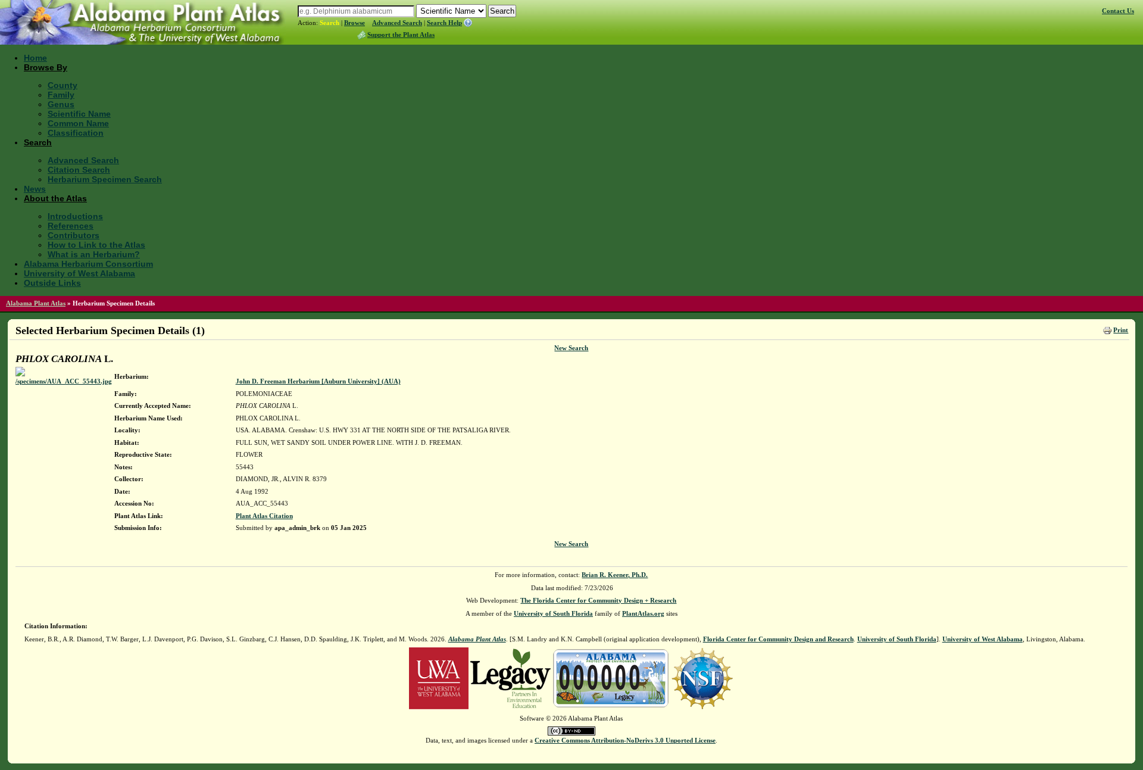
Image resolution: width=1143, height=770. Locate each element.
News (35, 189)
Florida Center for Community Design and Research (778, 639)
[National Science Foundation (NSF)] (702, 677)
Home (35, 58)
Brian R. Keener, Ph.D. (615, 574)
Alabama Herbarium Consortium (88, 264)
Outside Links (52, 283)
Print (1120, 329)
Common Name (78, 123)
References (70, 225)
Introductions (75, 216)
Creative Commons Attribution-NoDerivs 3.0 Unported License (625, 740)
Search (329, 22)
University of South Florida (553, 613)
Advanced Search (397, 22)
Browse (354, 22)
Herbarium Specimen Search (105, 179)
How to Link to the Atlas (96, 245)
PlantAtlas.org (643, 613)
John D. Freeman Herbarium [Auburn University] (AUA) (318, 381)
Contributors (73, 235)
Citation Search (79, 169)
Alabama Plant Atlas (35, 303)
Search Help (444, 22)
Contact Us (1118, 10)
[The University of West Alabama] (439, 677)
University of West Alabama (79, 273)
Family (61, 94)
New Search (571, 347)
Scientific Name (79, 114)
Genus (61, 104)
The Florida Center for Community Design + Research (598, 600)
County (62, 85)
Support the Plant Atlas (401, 34)
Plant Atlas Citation (264, 515)
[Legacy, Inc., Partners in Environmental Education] (510, 677)
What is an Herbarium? (94, 254)
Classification (76, 133)
